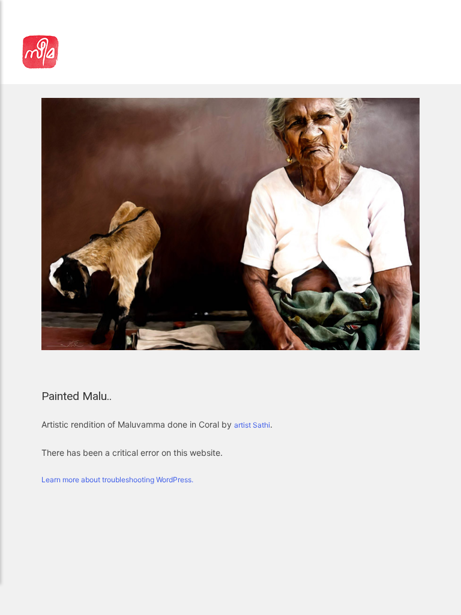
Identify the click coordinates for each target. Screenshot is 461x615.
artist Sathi (252, 424)
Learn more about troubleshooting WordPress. (117, 479)
